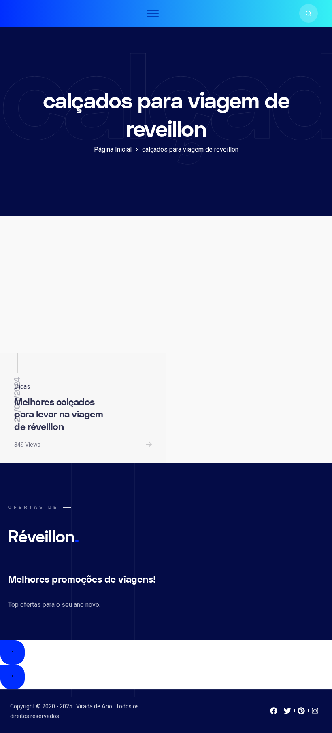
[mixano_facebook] (274, 712)
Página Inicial (113, 149)
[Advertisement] (166, 292)
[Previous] (12, 652)
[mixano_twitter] (287, 712)
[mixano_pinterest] (301, 712)
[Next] (12, 677)
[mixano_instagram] (315, 712)
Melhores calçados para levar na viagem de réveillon (58, 415)
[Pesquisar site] (308, 13)
